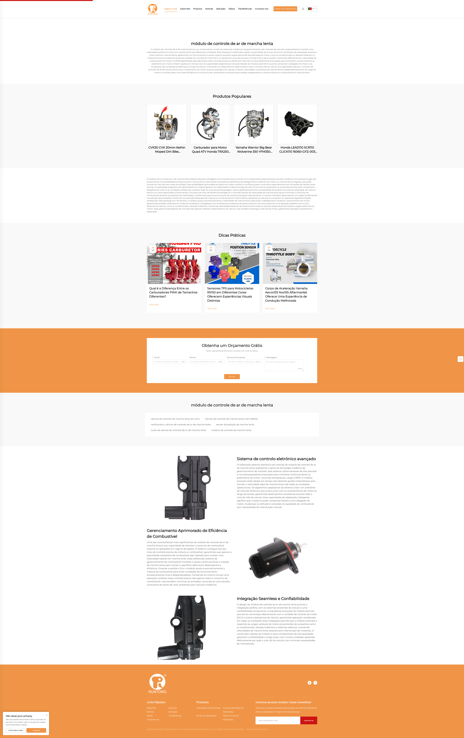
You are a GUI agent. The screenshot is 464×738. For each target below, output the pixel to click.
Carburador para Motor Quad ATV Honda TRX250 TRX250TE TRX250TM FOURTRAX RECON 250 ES (210, 150)
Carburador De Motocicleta (208, 708)
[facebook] (315, 683)
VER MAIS (154, 305)
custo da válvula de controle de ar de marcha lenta (178, 430)
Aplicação (220, 9)
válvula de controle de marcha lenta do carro (175, 419)
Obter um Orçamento (285, 9)
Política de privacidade (257, 729)
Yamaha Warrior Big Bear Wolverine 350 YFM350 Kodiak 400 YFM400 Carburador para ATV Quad (253, 150)
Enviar (232, 376)
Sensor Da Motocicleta (206, 716)
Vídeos (231, 9)
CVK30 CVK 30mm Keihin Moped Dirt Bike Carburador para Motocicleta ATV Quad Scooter (166, 150)
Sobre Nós (185, 9)
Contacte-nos (261, 9)
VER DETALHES (166, 124)
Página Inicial (170, 9)
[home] (153, 9)
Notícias (209, 9)
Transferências (245, 9)
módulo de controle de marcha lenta (231, 430)
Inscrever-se (308, 720)
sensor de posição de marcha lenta (235, 424)
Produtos (197, 9)
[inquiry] (460, 359)
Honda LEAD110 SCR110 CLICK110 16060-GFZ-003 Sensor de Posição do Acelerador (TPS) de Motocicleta (297, 150)
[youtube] (309, 683)
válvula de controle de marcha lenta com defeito (231, 419)
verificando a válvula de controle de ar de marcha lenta (181, 424)
